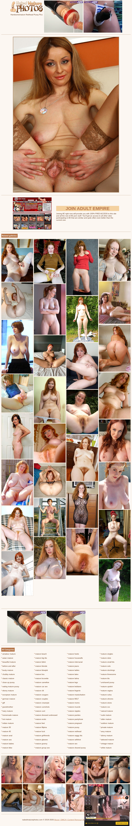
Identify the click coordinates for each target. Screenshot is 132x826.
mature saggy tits (74, 735)
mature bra (39, 674)
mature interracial (74, 662)
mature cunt (39, 711)
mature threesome (108, 674)
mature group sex (42, 748)
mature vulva (106, 695)
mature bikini (40, 662)
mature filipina (40, 727)
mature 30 (6, 727)
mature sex (72, 744)
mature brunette (41, 678)
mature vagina (106, 691)
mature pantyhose (75, 719)
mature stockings (107, 670)
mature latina (73, 678)
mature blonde (40, 666)
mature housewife (75, 658)
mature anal (6, 735)
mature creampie (41, 703)
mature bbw (6, 748)
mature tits (105, 678)
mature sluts (105, 658)
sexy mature (105, 731)
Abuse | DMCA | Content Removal (68, 820)
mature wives (106, 703)
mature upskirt (106, 686)
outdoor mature (107, 723)
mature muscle (73, 707)
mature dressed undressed (45, 715)
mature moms (73, 703)
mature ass (6, 740)
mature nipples (73, 711)
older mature (105, 719)
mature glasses (41, 740)
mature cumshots (42, 707)
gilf (3, 703)
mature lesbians (74, 686)
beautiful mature (8, 662)
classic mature (7, 678)
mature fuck (39, 731)
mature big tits (40, 658)
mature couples (41, 699)
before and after (8, 666)
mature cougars (41, 695)
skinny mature (106, 735)
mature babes (7, 744)
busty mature (7, 670)
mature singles (106, 654)
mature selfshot (74, 740)
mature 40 (6, 731)
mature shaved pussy (76, 748)
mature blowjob (41, 670)
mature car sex (41, 686)
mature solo (105, 666)
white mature (106, 748)
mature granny (40, 744)
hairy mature (7, 711)
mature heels (73, 654)
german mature (8, 699)
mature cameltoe (41, 682)
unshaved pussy (107, 682)
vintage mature (106, 744)
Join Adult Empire (88, 208)
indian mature (7, 723)
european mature (9, 695)
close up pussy (8, 682)
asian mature (7, 658)
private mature (106, 727)
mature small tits (107, 662)
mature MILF (73, 699)
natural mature (106, 711)
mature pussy (73, 727)
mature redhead (74, 731)
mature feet (39, 723)
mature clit (39, 691)
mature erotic (40, 719)
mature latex (72, 674)
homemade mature (9, 715)
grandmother (7, 707)
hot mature (6, 719)
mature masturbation (76, 695)
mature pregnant (74, 723)
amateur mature (8, 654)
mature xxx (105, 707)
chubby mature (8, 674)
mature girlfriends (42, 735)
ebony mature (7, 691)
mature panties (73, 715)
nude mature (105, 715)
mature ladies (73, 670)
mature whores (106, 699)
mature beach (40, 654)
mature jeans (73, 666)
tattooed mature (107, 740)
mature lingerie (73, 691)
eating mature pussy (10, 686)
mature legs (72, 682)
